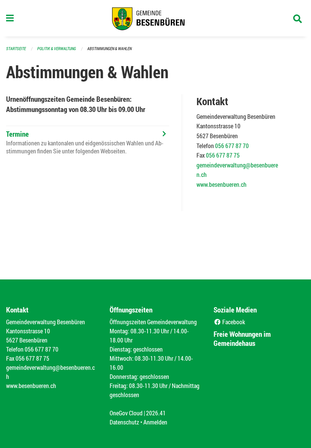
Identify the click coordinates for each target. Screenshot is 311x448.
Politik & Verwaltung (56, 48)
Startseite (16, 48)
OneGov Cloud (126, 413)
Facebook (233, 322)
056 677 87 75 (223, 155)
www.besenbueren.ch (221, 184)
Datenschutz (124, 422)
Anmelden (155, 422)
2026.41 (156, 413)
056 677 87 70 (232, 146)
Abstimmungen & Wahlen (109, 48)
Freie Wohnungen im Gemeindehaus (242, 338)
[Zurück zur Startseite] (155, 18)
